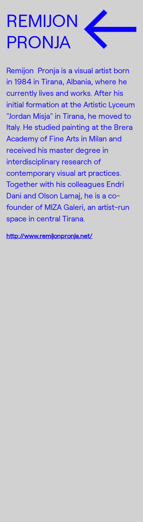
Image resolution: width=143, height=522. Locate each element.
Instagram (34, 466)
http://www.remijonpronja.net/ (49, 235)
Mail (17, 499)
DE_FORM (120, 501)
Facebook (34, 482)
